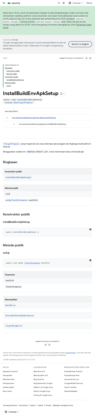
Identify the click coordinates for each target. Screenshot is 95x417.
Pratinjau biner (8, 383)
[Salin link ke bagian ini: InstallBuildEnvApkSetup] (32, 222)
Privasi (48, 405)
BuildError (11, 305)
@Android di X (39, 371)
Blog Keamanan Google (43, 383)
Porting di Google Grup (43, 395)
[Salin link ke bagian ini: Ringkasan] (19, 162)
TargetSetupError (14, 326)
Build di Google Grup (42, 391)
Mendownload (8, 379)
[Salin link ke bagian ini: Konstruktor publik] (32, 214)
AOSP (5, 58)
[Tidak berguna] (90, 58)
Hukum (32, 405)
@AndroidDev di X (41, 375)
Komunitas (23, 405)
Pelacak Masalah (70, 391)
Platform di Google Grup (43, 387)
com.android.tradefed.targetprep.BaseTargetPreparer (34, 118)
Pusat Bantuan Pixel (71, 375)
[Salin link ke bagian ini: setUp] (12, 253)
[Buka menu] (3, 3)
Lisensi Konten (70, 353)
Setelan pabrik (8, 387)
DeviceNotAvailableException (20, 315)
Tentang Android (10, 405)
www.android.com (71, 379)
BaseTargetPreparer (23, 102)
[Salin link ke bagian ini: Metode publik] (26, 245)
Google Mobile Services (73, 383)
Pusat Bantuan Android (73, 371)
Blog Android (39, 379)
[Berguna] (86, 58)
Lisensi (40, 405)
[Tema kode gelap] (90, 229)
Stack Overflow (70, 387)
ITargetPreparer (12, 144)
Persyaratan (7, 375)
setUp (8, 200)
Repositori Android (10, 371)
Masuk (89, 3)
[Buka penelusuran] (59, 2)
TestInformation (20, 200)
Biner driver (7, 391)
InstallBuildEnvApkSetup (17, 177)
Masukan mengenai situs (63, 405)
